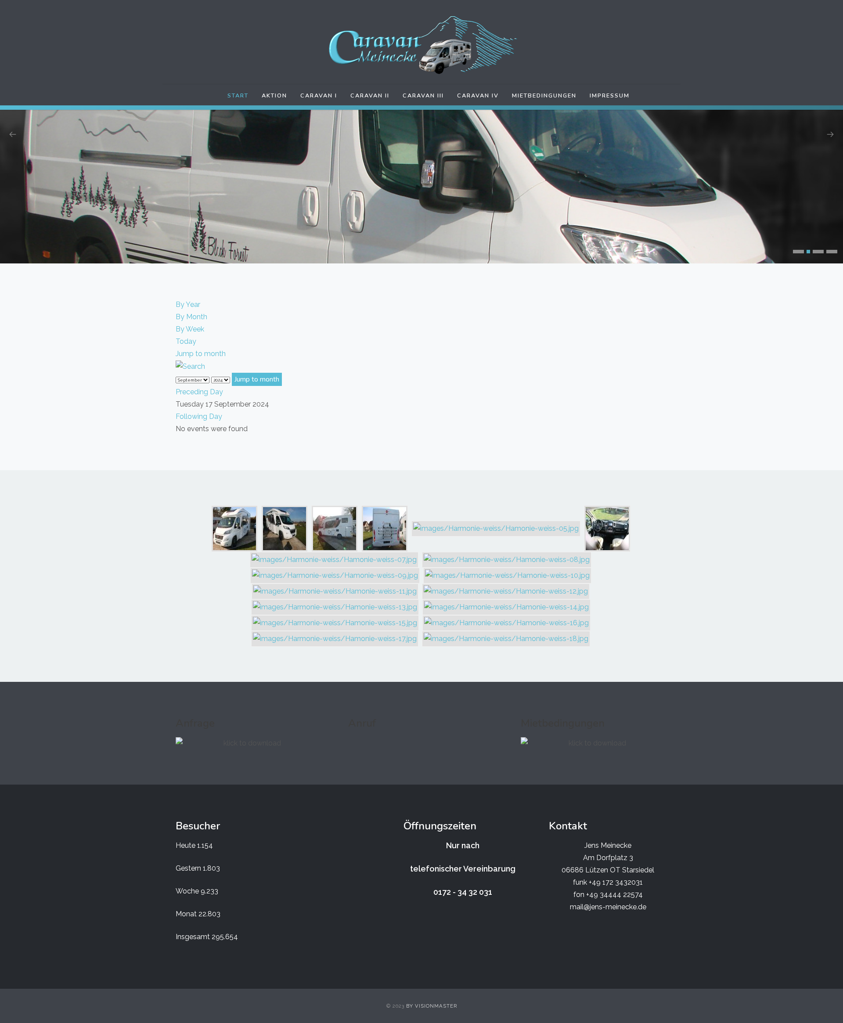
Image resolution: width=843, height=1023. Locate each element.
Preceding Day (199, 392)
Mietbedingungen (544, 96)
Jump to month (201, 353)
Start (238, 96)
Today (186, 341)
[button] (798, 251)
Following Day (199, 416)
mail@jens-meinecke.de (608, 907)
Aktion (274, 96)
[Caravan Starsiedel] (421, 45)
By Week (190, 329)
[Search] (190, 366)
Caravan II (369, 96)
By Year (188, 304)
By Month (191, 317)
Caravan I (318, 96)
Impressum (610, 96)
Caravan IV (478, 96)
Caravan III (423, 96)
